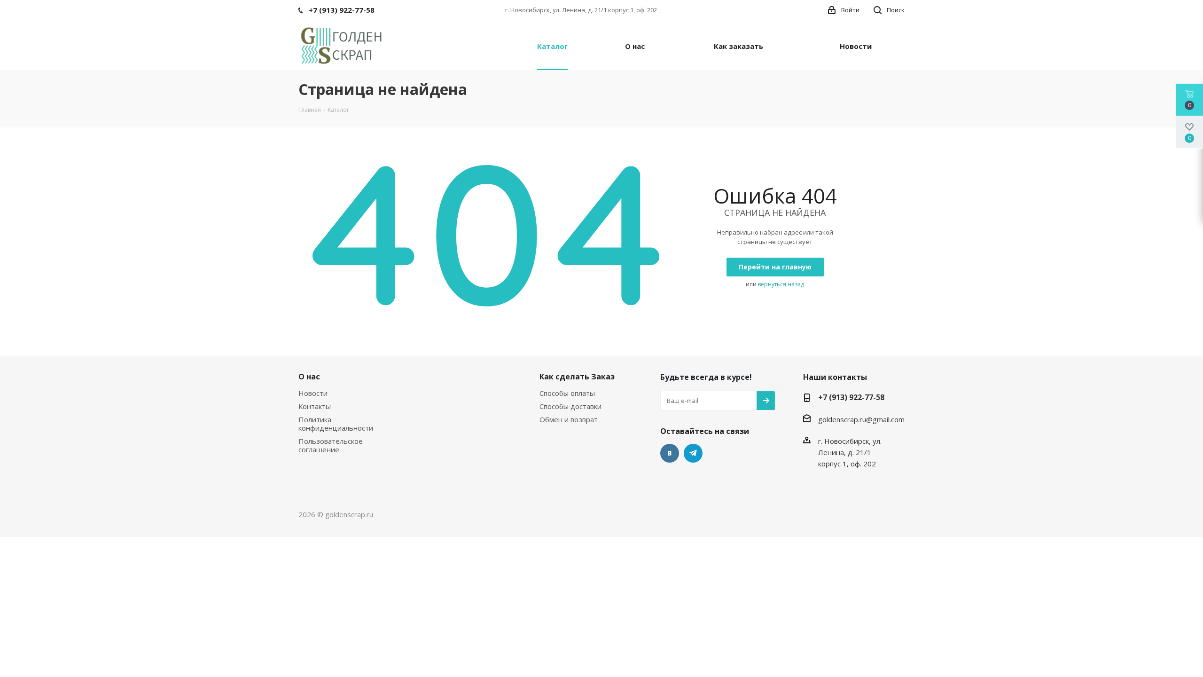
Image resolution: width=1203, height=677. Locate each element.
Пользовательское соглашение (330, 445)
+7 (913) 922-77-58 (851, 397)
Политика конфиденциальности (335, 424)
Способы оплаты (567, 393)
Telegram (693, 453)
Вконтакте (669, 453)
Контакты (314, 406)
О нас (309, 376)
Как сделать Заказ (577, 376)
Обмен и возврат (568, 419)
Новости (313, 393)
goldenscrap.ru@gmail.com (861, 419)
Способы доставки (570, 406)
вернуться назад (781, 284)
